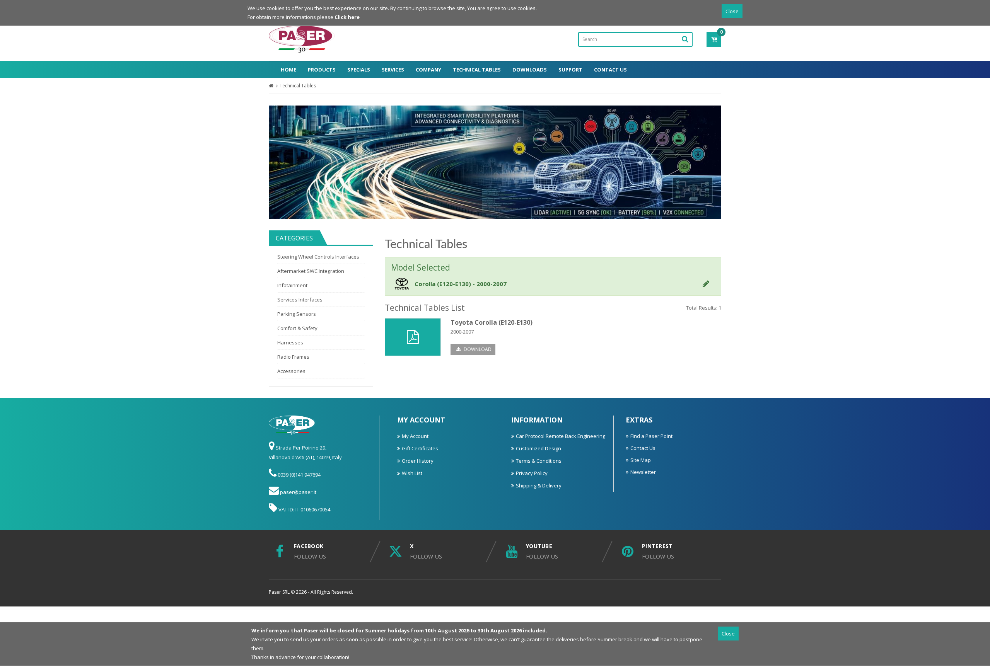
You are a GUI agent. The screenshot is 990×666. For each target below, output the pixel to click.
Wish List (412, 473)
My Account (415, 436)
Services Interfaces (300, 299)
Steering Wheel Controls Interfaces (318, 256)
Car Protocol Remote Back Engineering (560, 436)
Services (393, 69)
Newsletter (643, 471)
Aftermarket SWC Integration (310, 270)
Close (732, 11)
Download (477, 349)
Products (322, 69)
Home (288, 69)
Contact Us (610, 69)
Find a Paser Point (651, 436)
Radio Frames (293, 356)
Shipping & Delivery (539, 485)
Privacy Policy (532, 473)
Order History (418, 460)
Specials (358, 69)
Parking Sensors (296, 313)
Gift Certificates (420, 448)
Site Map (640, 459)
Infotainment (292, 285)
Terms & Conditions (539, 460)
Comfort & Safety (297, 328)
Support (570, 69)
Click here (347, 17)
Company (428, 69)
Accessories (291, 371)
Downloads (529, 69)
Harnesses (290, 342)
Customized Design (538, 448)
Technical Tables (477, 69)
